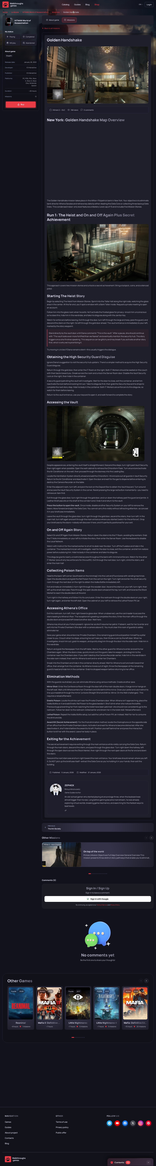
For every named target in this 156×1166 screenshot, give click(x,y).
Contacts (9, 1138)
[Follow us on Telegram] (109, 1123)
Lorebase (15, 12)
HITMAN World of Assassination (35, 12)
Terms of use (61, 1122)
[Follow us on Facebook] (125, 1123)
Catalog (65, 4)
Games (8, 1122)
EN (140, 4)
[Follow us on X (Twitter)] (133, 1123)
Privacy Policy (114, 905)
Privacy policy (62, 1127)
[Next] (151, 838)
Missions (56, 12)
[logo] (15, 1159)
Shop (96, 4)
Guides (77, 4)
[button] (89, 873)
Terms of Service (102, 905)
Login (149, 4)
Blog (87, 4)
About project (11, 1132)
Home (5, 12)
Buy (22, 104)
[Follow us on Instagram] (140, 1123)
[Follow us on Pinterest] (148, 1123)
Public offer (61, 1132)
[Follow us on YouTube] (117, 1123)
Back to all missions (52, 28)
